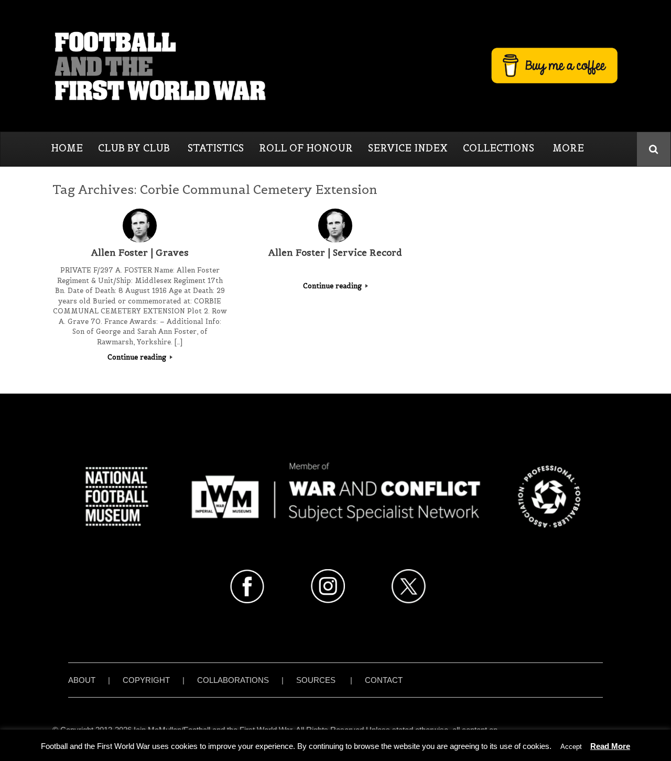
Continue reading (137, 357)
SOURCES (316, 680)
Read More (610, 746)
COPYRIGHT (146, 680)
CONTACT (384, 680)
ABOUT (81, 680)
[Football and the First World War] (335, 65)
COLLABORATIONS (233, 680)
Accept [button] (571, 747)
